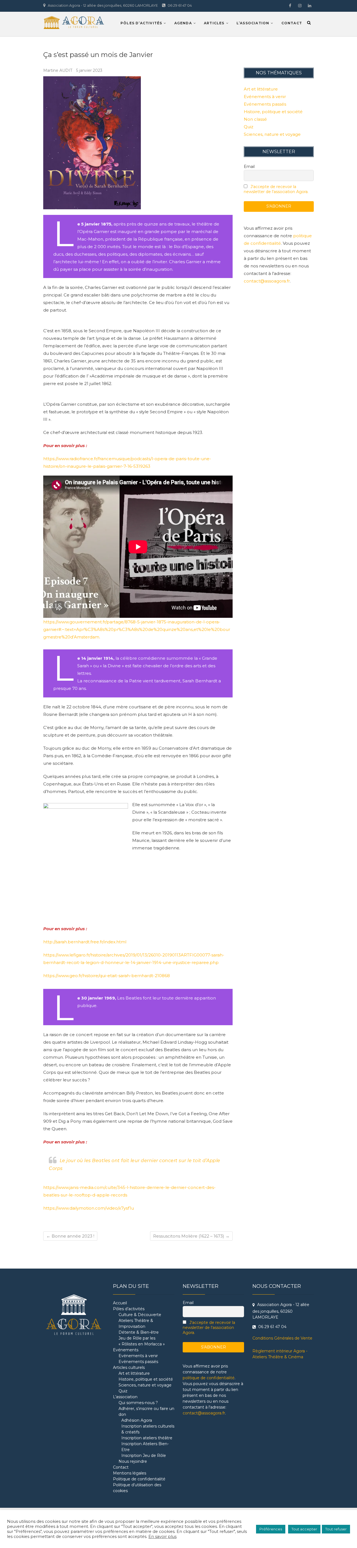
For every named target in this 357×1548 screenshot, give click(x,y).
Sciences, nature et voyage (272, 134)
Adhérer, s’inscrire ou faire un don (146, 1411)
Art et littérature (261, 89)
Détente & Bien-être (139, 1332)
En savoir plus (162, 1536)
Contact (291, 23)
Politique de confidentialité (139, 1478)
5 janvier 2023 (89, 70)
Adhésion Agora (136, 1420)
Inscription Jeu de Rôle (143, 1455)
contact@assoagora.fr (267, 281)
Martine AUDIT (58, 70)
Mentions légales (129, 1473)
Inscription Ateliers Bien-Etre (145, 1446)
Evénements (125, 1349)
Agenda (183, 23)
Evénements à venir (265, 96)
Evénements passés (265, 104)
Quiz (248, 126)
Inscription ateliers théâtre (146, 1437)
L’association (253, 23)
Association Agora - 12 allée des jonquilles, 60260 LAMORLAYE (102, 5)
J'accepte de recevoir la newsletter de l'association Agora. (276, 189)
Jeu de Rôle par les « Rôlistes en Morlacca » (142, 1341)
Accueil (120, 1302)
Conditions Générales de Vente (282, 1338)
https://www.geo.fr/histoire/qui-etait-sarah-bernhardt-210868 (106, 975)
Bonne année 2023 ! (70, 1236)
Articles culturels (129, 1367)
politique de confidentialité (209, 1377)
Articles (214, 23)
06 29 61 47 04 (179, 5)
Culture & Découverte (140, 1314)
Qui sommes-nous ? (138, 1402)
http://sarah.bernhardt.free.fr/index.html (84, 941)
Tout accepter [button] (304, 1529)
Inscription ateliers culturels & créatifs (147, 1429)
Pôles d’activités (141, 23)
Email (249, 166)
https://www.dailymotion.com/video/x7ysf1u (88, 1208)
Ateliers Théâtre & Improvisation (136, 1323)
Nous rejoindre (133, 1461)
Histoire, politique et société (273, 111)
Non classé (255, 119)
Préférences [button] (270, 1529)
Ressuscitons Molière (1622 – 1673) (191, 1236)
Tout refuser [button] (336, 1529)
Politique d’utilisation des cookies (137, 1487)
